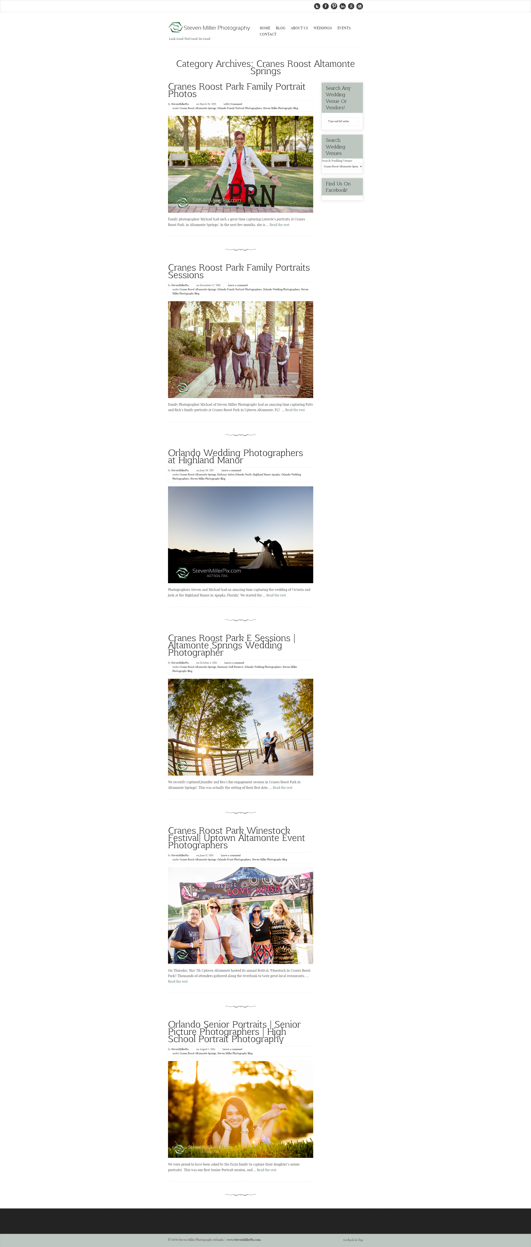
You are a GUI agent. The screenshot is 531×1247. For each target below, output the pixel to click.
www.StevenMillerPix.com (244, 1240)
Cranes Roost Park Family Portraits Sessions (239, 270)
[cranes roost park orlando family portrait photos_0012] (240, 349)
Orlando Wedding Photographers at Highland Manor (235, 455)
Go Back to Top (353, 1240)
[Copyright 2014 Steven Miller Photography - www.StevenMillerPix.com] (240, 1109)
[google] (351, 6)
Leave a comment (238, 285)
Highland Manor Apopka (266, 474)
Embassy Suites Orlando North (234, 474)
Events (344, 28)
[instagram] (359, 6)
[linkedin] (342, 6)
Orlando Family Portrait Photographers (239, 108)
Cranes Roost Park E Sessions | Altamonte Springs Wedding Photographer (231, 644)
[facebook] (325, 6)
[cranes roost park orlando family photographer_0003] (240, 164)
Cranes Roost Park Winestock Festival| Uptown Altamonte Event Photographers (236, 837)
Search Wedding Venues (337, 161)
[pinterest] (334, 6)
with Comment (233, 104)
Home (265, 28)
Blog (280, 28)
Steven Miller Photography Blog (280, 108)
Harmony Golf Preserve (230, 667)
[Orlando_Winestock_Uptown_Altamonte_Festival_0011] (240, 915)
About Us (299, 28)
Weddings (323, 28)
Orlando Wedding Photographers (281, 289)
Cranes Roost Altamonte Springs (198, 108)
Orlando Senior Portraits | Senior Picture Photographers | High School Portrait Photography (234, 1031)
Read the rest (279, 225)
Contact (268, 34)
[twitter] (317, 6)
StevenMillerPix (180, 104)
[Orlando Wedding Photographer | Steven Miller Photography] (209, 27)
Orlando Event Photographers (234, 859)
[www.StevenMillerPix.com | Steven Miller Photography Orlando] (240, 534)
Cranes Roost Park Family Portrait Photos (237, 89)
